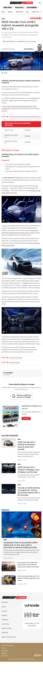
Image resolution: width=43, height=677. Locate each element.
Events (4, 615)
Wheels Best (19, 12)
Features (5, 624)
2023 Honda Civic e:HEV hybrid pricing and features (25, 117)
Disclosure (5, 650)
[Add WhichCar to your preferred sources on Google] (21, 396)
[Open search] (40, 3)
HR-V (7, 190)
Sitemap (4, 653)
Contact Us (5, 656)
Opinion (5, 620)
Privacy (4, 648)
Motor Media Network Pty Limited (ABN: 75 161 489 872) (22, 659)
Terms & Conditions (7, 645)
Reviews (10, 12)
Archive (5, 633)
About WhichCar (8, 637)
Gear (27, 12)
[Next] (41, 12)
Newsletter (6, 628)
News (3, 12)
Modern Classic (36, 12)
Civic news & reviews (15, 357)
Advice (4, 611)
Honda (20, 186)
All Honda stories (14, 362)
